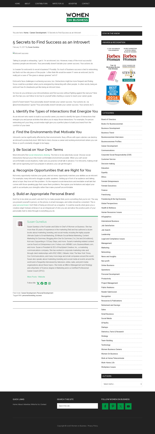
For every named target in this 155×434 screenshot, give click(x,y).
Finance (104, 190)
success (39, 295)
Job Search (105, 230)
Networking (105, 252)
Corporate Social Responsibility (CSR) (116, 155)
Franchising (105, 195)
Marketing (105, 248)
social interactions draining (39, 155)
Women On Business (109, 354)
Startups (104, 327)
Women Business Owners (111, 349)
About (20, 404)
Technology (105, 345)
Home (15, 404)
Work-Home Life (107, 363)
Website (41, 277)
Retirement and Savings (110, 305)
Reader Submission (109, 292)
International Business (110, 221)
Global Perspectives (109, 203)
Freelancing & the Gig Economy (113, 199)
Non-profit (105, 261)
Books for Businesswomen (112, 124)
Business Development (110, 128)
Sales (103, 309)
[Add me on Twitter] (38, 283)
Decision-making (108, 164)
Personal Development (45, 293)
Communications (107, 150)
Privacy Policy (93, 426)
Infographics (106, 217)
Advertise (27, 404)
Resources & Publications (111, 301)
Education (105, 168)
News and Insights (108, 256)
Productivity (106, 279)
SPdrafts (104, 323)
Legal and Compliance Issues (113, 239)
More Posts (32, 277)
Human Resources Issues (111, 212)
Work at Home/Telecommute (112, 358)
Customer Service (108, 159)
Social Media (106, 318)
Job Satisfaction (107, 225)
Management (106, 243)
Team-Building (107, 340)
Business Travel (107, 133)
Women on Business (77, 17)
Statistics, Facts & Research (112, 332)
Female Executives (108, 186)
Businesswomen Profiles (111, 141)
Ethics (103, 177)
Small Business (107, 314)
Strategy (104, 336)
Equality (104, 172)
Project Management (109, 283)
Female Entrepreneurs (110, 181)
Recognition (106, 296)
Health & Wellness (108, 208)
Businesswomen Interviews (112, 137)
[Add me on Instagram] (49, 283)
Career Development (28, 293)
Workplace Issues (108, 367)
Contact (43, 404)
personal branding (28, 295)
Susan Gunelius (37, 221)
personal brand (23, 205)
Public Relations (107, 287)
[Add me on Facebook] (42, 283)
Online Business (107, 265)
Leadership (105, 234)
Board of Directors (108, 119)
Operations (105, 270)
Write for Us (35, 404)
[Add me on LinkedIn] (45, 283)
